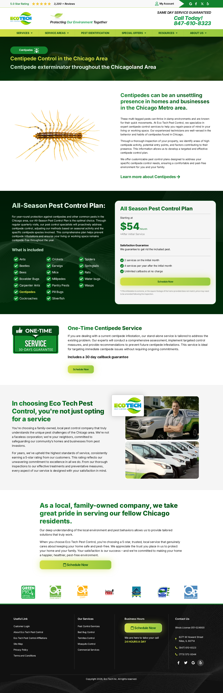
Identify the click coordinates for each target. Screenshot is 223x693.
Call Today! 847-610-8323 (192, 20)
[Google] (193, 663)
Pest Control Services (89, 626)
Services (22, 33)
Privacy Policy (21, 649)
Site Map (18, 643)
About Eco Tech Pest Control (28, 632)
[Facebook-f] (178, 663)
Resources (166, 33)
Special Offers (132, 33)
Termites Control (86, 638)
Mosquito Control (86, 643)
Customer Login (22, 626)
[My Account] (157, 4)
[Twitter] (186, 663)
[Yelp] (200, 663)
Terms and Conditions (25, 655)
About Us (196, 33)
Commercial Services (88, 649)
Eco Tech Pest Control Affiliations (30, 638)
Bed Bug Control (86, 632)
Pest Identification (95, 33)
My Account (166, 3)
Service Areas (55, 33)
